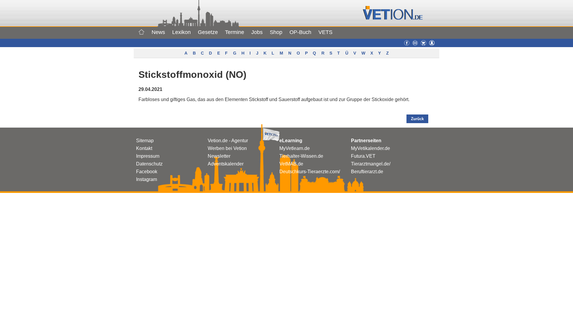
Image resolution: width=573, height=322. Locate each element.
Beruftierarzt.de (367, 171)
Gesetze (208, 32)
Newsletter (219, 156)
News (158, 32)
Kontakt (144, 148)
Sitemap (145, 140)
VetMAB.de (291, 163)
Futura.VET (363, 156)
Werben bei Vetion (227, 148)
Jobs (257, 32)
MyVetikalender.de (370, 148)
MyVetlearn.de (294, 148)
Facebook (146, 171)
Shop (276, 32)
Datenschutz (149, 163)
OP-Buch (300, 32)
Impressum (147, 156)
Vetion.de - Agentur (228, 140)
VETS (325, 32)
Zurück (417, 119)
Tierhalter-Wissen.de (301, 156)
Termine (234, 32)
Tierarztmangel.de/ (370, 163)
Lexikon (181, 32)
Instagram (146, 179)
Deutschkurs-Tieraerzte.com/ (309, 171)
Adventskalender (226, 163)
